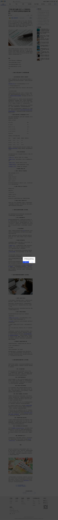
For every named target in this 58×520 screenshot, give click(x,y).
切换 (32, 262)
